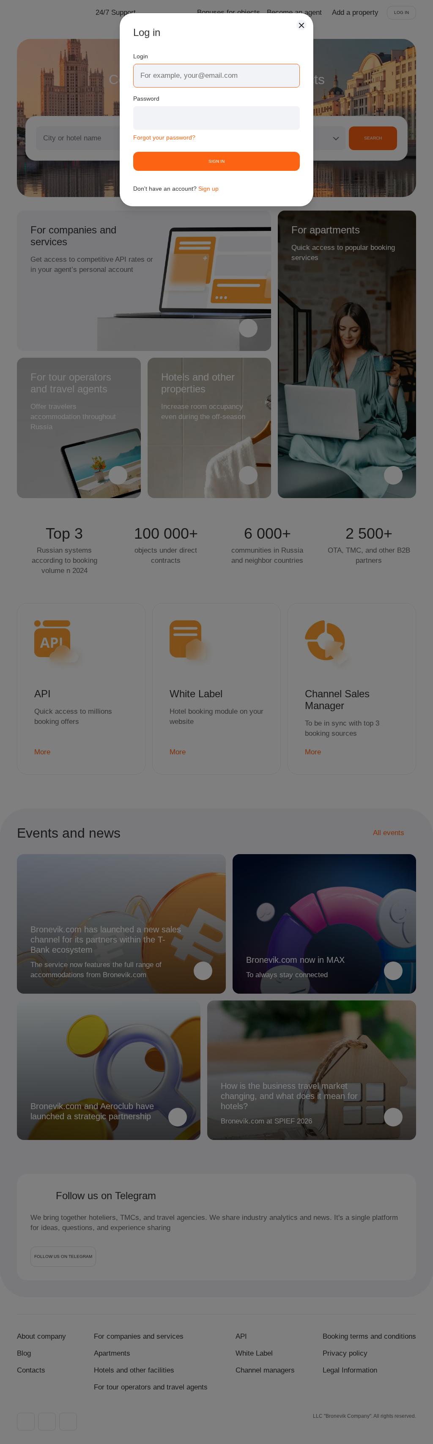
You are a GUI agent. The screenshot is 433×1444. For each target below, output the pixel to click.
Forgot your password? (164, 137)
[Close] (301, 25)
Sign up (208, 188)
